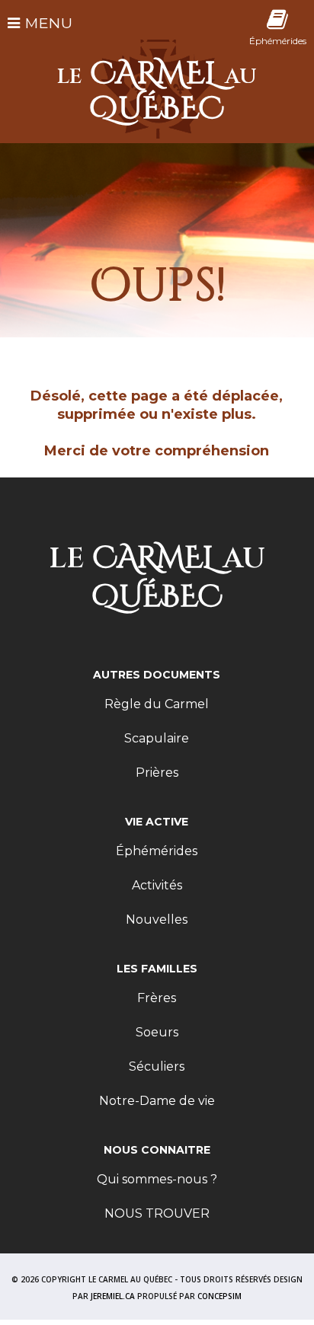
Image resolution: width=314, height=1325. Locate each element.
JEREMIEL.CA (113, 1296)
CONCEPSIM (219, 1296)
